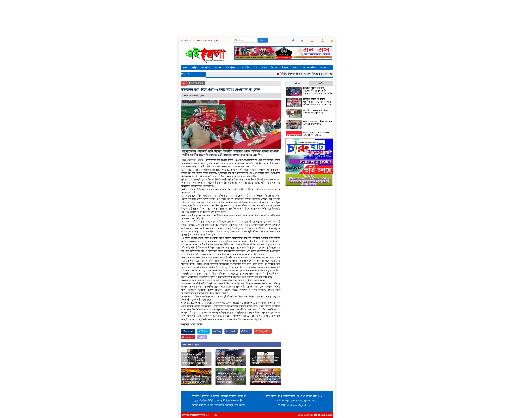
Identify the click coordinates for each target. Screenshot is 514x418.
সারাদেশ (217, 67)
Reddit (246, 331)
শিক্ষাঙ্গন (285, 67)
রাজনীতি (245, 67)
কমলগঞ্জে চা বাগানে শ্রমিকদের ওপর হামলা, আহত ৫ (316, 134)
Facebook (189, 331)
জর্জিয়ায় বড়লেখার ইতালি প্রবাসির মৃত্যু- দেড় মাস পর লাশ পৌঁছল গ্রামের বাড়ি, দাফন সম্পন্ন (317, 102)
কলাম (264, 67)
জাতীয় (194, 67)
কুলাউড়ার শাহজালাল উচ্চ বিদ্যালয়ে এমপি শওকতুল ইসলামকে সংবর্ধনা (230, 360)
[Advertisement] (80, 18)
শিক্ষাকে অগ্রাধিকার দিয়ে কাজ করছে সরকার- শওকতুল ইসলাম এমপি (194, 379)
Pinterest (188, 337)
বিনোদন (274, 67)
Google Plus (264, 331)
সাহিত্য (295, 67)
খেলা (256, 67)
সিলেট (200, 83)
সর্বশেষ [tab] (297, 83)
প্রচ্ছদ (185, 67)
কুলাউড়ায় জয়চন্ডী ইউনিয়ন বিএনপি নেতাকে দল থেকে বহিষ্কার (265, 360)
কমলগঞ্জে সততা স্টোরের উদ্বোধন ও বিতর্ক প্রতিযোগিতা (317, 122)
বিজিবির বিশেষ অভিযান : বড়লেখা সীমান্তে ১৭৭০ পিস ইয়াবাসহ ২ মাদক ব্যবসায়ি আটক (307, 73)
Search (263, 40)
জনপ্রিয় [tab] (321, 83)
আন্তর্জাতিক (205, 67)
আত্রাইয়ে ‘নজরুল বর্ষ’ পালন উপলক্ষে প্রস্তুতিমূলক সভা (315, 111)
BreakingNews (325, 415)
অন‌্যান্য (323, 67)
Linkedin (232, 331)
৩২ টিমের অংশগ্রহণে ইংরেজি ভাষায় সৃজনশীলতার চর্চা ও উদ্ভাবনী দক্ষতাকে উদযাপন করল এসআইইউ (266, 378)
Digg (218, 331)
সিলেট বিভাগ (231, 67)
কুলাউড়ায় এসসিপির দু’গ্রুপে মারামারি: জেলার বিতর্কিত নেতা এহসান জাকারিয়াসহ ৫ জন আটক (195, 359)
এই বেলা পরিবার (309, 67)
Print (203, 337)
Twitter (204, 331)
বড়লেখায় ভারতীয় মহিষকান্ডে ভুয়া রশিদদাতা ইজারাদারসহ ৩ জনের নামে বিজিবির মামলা (230, 378)
